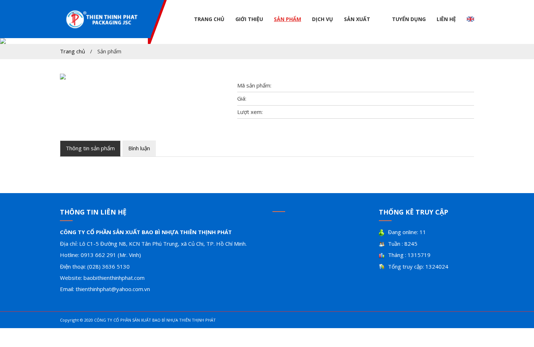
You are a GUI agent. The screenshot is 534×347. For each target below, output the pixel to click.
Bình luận (139, 148)
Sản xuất (357, 19)
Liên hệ (446, 19)
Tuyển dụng (409, 19)
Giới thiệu (249, 19)
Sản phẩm (287, 19)
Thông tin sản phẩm (90, 148)
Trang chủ (209, 19)
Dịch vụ (322, 19)
